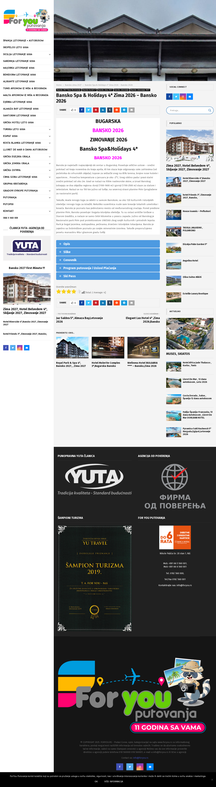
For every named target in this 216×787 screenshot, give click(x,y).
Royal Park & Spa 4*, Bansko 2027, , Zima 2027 (71, 364)
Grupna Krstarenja (15, 184)
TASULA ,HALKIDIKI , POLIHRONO (193, 229)
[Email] (26, 347)
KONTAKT (8, 211)
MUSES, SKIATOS (178, 354)
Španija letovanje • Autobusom (23, 41)
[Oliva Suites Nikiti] (173, 281)
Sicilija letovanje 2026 (17, 54)
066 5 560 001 (10, 218)
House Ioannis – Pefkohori (197, 211)
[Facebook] (6, 347)
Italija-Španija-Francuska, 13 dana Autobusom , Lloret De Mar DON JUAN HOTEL (198, 415)
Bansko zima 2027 (105, 90)
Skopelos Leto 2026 (15, 47)
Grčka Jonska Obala (16, 163)
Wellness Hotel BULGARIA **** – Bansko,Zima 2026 (142, 364)
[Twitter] (12, 347)
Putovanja (10, 198)
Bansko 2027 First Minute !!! (27, 268)
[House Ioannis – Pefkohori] (173, 215)
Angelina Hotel (190, 260)
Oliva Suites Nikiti (192, 277)
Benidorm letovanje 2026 (19, 75)
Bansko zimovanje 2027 (140, 90)
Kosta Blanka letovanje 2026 (22, 143)
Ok (96, 781)
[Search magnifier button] (210, 110)
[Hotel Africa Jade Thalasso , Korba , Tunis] (173, 366)
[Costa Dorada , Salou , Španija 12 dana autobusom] (173, 399)
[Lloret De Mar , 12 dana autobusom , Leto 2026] (173, 383)
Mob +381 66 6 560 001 (175, 566)
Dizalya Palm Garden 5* (195, 244)
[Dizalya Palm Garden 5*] (173, 248)
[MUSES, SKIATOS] (190, 333)
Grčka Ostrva (12, 170)
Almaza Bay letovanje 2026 (20, 109)
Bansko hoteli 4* (89, 90)
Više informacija (113, 781)
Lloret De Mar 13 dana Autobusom (25, 150)
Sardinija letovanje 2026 (19, 61)
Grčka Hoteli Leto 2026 (18, 123)
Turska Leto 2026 (14, 129)
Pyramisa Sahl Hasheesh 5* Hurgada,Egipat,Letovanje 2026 (197, 431)
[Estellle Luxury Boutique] (173, 297)
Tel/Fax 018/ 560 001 (175, 579)
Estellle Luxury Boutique (195, 293)
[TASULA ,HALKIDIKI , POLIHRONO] (173, 231)
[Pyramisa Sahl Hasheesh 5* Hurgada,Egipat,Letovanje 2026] (173, 432)
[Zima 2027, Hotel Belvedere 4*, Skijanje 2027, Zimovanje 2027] (27, 289)
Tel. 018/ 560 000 (175, 573)
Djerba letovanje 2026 (17, 102)
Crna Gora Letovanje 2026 (20, 177)
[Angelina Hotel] (173, 264)
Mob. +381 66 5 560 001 (175, 563)
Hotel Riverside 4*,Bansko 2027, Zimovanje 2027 (196, 179)
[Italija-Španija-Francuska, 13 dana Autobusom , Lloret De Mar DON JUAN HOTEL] (173, 416)
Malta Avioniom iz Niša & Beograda (25, 95)
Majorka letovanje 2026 (18, 68)
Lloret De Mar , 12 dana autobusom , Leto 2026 (195, 380)
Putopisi (8, 204)
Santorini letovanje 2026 (19, 116)
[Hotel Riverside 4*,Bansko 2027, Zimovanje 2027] (173, 182)
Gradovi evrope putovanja (20, 191)
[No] (212, 779)
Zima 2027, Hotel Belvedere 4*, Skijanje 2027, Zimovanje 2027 (25, 311)
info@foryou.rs (184, 585)
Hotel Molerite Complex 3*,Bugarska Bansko (106, 364)
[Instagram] (19, 347)
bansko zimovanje (121, 90)
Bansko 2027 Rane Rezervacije (69, 90)
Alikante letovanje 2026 (19, 81)
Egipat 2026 (10, 136)
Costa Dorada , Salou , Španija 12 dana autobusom (197, 397)
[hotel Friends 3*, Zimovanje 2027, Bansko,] (173, 198)
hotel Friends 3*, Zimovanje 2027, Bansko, (25, 334)
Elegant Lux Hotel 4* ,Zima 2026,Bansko (143, 320)
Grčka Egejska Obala (16, 157)
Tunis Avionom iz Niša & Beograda (25, 88)
